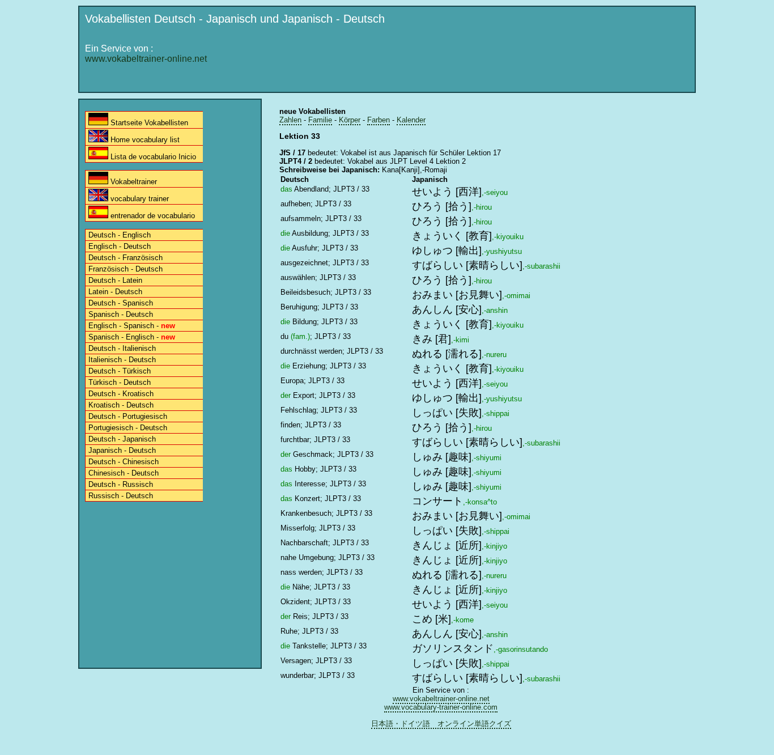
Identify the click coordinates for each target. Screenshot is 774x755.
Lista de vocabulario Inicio (152, 156)
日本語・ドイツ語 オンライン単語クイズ (441, 723)
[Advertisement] (484, 60)
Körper (349, 120)
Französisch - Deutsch (125, 269)
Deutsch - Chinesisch (123, 461)
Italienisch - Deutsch (122, 359)
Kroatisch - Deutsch (121, 405)
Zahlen (290, 120)
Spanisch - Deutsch (120, 314)
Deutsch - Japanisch (122, 439)
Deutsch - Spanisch (120, 303)
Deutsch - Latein (115, 280)
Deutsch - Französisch (125, 257)
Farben (378, 120)
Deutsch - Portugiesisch (127, 416)
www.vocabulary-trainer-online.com (440, 707)
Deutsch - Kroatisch (121, 393)
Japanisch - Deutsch (122, 450)
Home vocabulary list (144, 139)
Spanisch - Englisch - (131, 337)
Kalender (411, 120)
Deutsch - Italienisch (122, 348)
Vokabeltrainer (132, 181)
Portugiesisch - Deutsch (127, 427)
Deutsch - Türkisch (119, 371)
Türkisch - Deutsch (119, 382)
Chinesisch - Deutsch (123, 473)
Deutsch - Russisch (120, 484)
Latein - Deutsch (115, 291)
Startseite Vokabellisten (148, 122)
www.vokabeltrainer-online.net (146, 58)
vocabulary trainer (138, 198)
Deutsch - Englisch (119, 235)
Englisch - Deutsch (119, 246)
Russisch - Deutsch (120, 495)
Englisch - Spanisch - (131, 325)
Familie (320, 120)
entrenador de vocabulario (151, 215)
